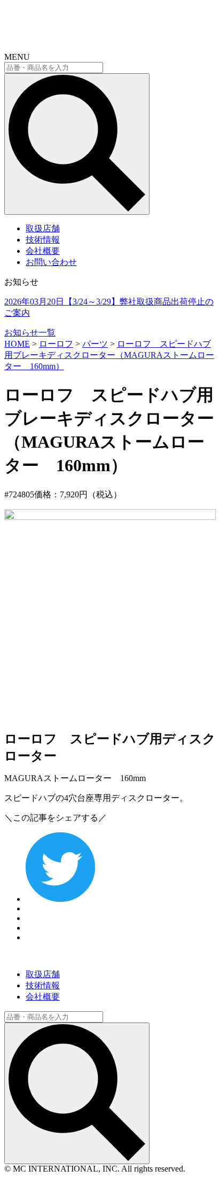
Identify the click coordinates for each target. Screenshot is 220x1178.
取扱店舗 (43, 228)
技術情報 (43, 239)
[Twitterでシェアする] (60, 898)
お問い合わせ (51, 262)
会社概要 (43, 250)
